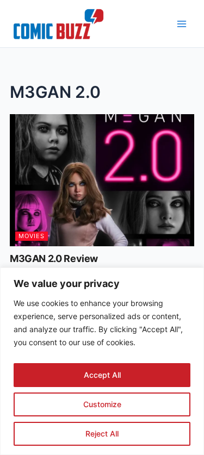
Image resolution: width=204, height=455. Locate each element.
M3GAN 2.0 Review (54, 258)
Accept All (102, 374)
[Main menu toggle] (181, 24)
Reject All (102, 433)
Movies (31, 236)
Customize (102, 404)
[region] (102, 361)
